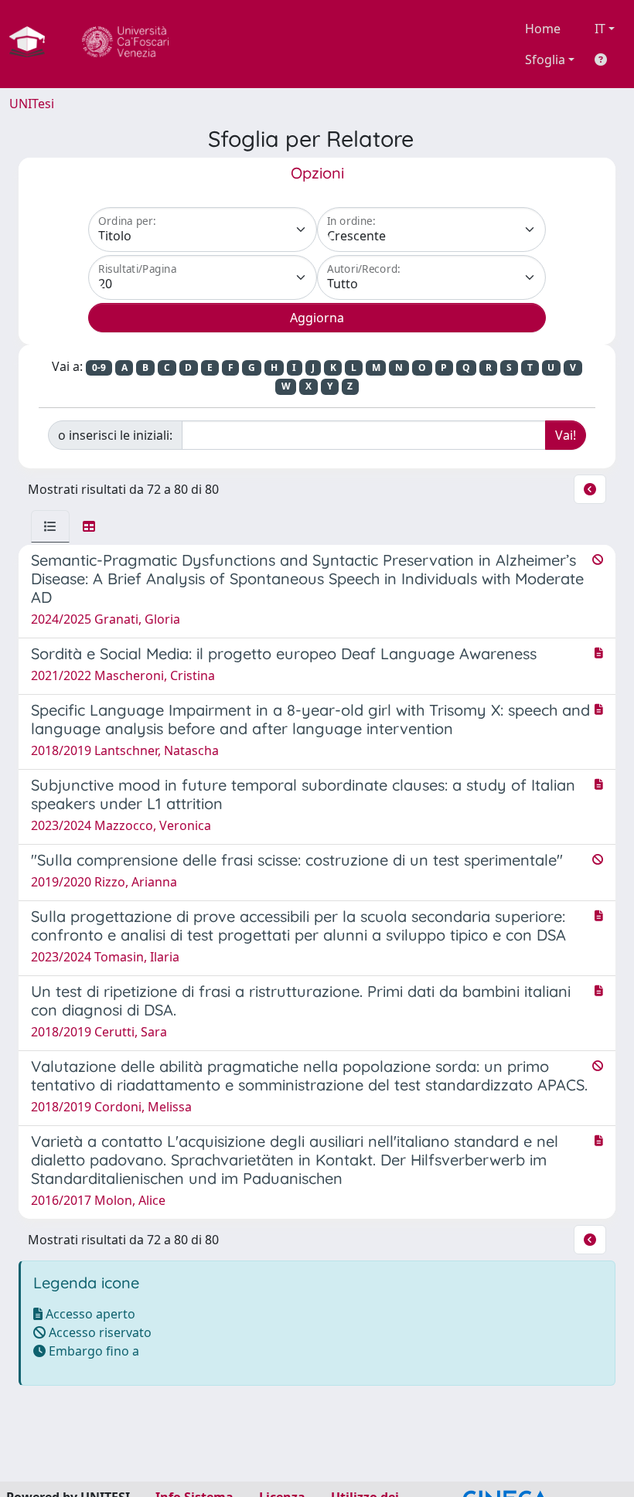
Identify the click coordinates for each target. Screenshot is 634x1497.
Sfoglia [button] (545, 59)
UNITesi (31, 103)
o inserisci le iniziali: (115, 435)
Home (543, 28)
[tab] (50, 526)
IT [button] (600, 28)
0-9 (99, 367)
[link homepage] (33, 44)
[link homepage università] (125, 44)
